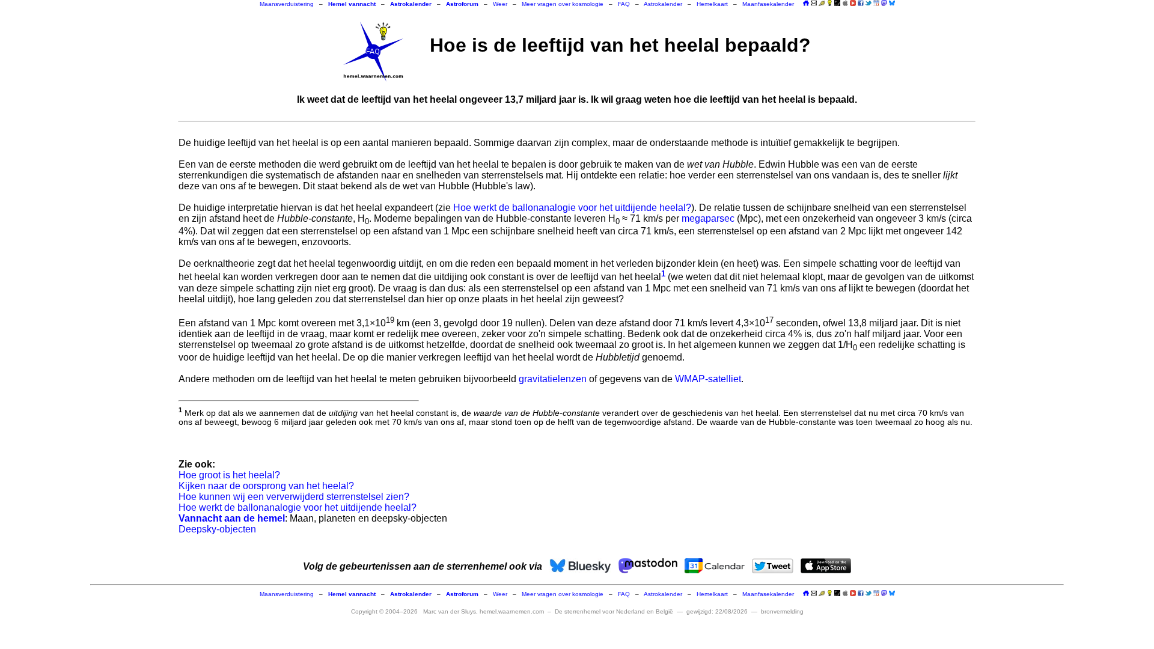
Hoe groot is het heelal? (229, 475)
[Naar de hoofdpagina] (806, 4)
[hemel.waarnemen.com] (373, 52)
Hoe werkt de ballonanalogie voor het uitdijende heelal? (572, 208)
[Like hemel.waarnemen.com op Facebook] (861, 3)
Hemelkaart (712, 4)
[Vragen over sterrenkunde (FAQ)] (829, 4)
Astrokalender (663, 4)
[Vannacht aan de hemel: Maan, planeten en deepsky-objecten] (822, 4)
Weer (500, 4)
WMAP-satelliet (708, 379)
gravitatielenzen (553, 379)
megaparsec (708, 218)
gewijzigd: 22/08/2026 (717, 611)
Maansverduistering (287, 4)
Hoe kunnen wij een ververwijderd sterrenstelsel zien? (294, 497)
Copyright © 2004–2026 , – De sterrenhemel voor (512, 611)
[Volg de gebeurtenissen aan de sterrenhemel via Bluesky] (892, 3)
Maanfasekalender (768, 4)
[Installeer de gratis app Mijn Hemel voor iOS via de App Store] (845, 3)
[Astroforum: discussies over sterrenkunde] (837, 4)
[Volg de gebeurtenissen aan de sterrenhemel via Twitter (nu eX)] (869, 3)
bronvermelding (782, 611)
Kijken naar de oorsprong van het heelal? (266, 486)
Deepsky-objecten (217, 529)
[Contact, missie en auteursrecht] (814, 4)
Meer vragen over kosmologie (562, 4)
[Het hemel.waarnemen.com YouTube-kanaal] (853, 3)
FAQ (624, 4)
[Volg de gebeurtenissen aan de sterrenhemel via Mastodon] (884, 3)
